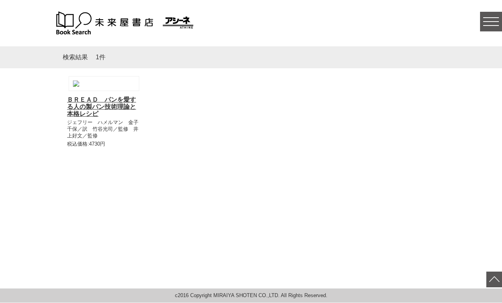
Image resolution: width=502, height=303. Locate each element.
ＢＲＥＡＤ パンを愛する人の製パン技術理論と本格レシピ (101, 106)
